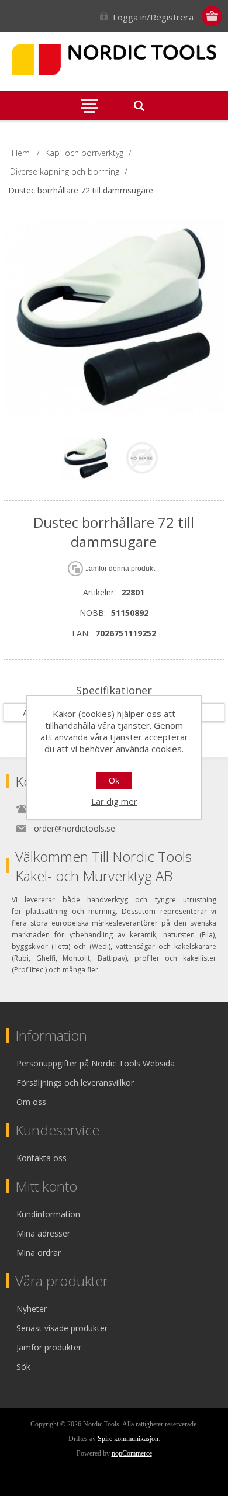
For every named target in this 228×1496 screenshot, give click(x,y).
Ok (114, 780)
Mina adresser (43, 1233)
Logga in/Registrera (153, 17)
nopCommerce (132, 1453)
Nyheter (31, 1308)
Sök (23, 1366)
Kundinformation (48, 1214)
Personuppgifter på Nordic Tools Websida (95, 1063)
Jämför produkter (48, 1347)
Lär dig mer (114, 801)
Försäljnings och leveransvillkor (75, 1082)
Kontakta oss (41, 1157)
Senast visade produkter (62, 1328)
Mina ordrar (38, 1252)
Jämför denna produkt (120, 569)
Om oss (31, 1101)
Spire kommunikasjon (128, 1439)
